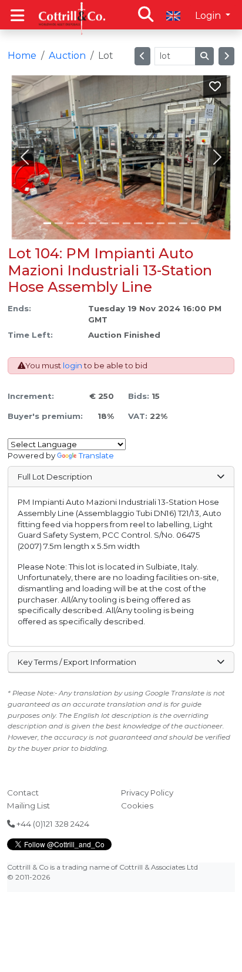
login (72, 365)
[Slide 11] (172, 223)
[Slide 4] (92, 223)
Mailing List (28, 805)
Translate (96, 455)
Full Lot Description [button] (55, 476)
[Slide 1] (58, 223)
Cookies (137, 805)
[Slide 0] (47, 223)
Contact (23, 792)
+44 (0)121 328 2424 (52, 823)
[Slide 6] (115, 223)
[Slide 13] (195, 223)
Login (209, 15)
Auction (67, 55)
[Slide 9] (149, 223)
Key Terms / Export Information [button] (77, 662)
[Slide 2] (70, 223)
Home (22, 55)
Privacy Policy (147, 792)
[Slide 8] (138, 223)
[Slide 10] (160, 223)
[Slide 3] (81, 223)
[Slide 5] (103, 223)
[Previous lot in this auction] (142, 56)
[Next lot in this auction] (226, 56)
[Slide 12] (183, 223)
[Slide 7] (126, 223)
